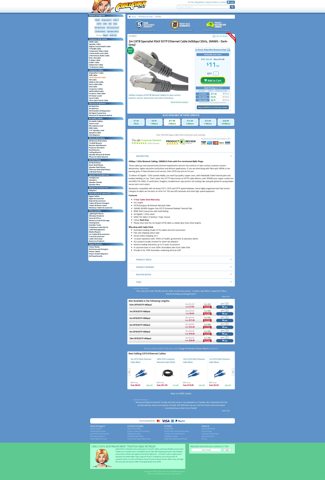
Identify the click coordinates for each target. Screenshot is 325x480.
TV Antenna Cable (96, 67)
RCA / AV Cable (95, 58)
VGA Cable (93, 86)
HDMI (97, 20)
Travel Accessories (96, 236)
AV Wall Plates (95, 163)
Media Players (95, 232)
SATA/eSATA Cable (96, 91)
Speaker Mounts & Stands (99, 154)
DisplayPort (106, 20)
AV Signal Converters (97, 113)
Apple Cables (94, 196)
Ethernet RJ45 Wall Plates (99, 169)
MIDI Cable (93, 128)
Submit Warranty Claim (98, 438)
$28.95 (226, 120)
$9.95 (154, 120)
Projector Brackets (96, 148)
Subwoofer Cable (96, 65)
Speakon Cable (95, 133)
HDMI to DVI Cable (96, 82)
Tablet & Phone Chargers (99, 203)
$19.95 (208, 120)
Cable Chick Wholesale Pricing (175, 438)
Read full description (179, 102)
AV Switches (100, 27)
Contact (223, 2)
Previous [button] (129, 372)
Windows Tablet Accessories (100, 208)
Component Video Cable (98, 51)
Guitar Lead (94, 123)
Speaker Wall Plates (97, 167)
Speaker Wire (112, 31)
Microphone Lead (96, 126)
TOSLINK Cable (95, 49)
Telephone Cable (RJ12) (98, 227)
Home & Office (95, 218)
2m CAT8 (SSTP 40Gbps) (139, 318)
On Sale (191, 2)
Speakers (93, 180)
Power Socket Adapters (98, 254)
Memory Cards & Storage (99, 220)
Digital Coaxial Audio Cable (100, 46)
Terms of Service (208, 436)
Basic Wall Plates (96, 165)
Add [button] (225, 307)
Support (209, 2)
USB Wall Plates (95, 172)
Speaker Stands (95, 182)
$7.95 (136, 120)
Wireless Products (96, 216)
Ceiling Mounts (95, 152)
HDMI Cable (93, 42)
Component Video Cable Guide (138, 438)
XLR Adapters (94, 135)
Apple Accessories (96, 198)
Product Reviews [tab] (145, 267)
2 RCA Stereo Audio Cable (99, 55)
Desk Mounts (94, 150)
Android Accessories (97, 201)
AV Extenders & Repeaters (99, 111)
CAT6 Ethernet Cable (97, 77)
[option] (158, 71)
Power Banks (94, 247)
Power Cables (94, 251)
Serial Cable (94, 98)
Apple (105, 35)
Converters (113, 27)
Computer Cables (96, 89)
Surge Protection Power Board (193, 348)
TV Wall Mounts (95, 143)
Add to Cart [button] (214, 80)
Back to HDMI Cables (181, 393)
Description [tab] (142, 156)
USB (105, 23)
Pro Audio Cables (96, 121)
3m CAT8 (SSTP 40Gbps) (139, 324)
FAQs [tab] (138, 281)
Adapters (92, 190)
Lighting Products (96, 213)
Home (134, 16)
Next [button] (233, 372)
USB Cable (93, 75)
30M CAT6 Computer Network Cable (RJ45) (166, 361)
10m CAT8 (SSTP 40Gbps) (140, 338)
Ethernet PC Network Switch (100, 115)
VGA (115, 23)
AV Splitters (94, 108)
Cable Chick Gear (96, 239)
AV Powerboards (95, 256)
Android (113, 35)
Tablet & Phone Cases (98, 205)
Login (231, 2)
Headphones (94, 178)
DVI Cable (93, 80)
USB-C (115, 20)
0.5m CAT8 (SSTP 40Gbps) (140, 304)
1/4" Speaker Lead (96, 130)
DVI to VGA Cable (95, 84)
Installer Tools (95, 225)
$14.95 (190, 120)
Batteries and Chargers (98, 249)
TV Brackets (100, 31)
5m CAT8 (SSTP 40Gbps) (139, 331)
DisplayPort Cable (96, 73)
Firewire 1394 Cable (97, 93)
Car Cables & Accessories (99, 234)
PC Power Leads (95, 96)
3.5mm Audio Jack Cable (98, 53)
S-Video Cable (94, 60)
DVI (110, 23)
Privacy (204, 438)
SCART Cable (94, 62)
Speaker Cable (95, 44)
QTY (209, 73)
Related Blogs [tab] (143, 274)
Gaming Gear (94, 223)
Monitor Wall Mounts (97, 145)
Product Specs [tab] (143, 259)
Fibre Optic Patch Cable (98, 100)
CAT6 (99, 23)
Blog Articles (199, 2)
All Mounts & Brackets (98, 141)
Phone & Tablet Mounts (98, 157)
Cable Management (97, 229)
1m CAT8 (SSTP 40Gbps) (139, 311)
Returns (216, 2)
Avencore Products (96, 241)
